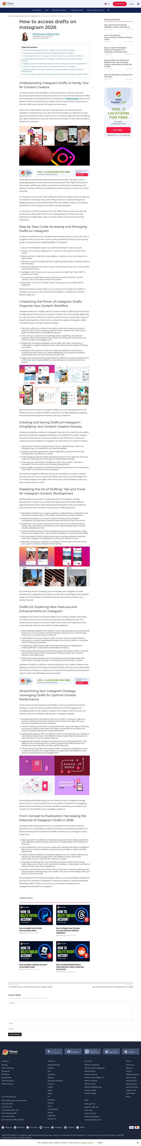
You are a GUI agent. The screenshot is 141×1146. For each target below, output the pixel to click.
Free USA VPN (7, 1104)
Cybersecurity (76, 10)
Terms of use (131, 1078)
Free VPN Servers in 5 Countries (14, 1101)
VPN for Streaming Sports (94, 1068)
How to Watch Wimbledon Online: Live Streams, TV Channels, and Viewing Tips (115, 50)
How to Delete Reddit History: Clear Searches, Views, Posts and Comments (70, 966)
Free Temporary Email (92, 1120)
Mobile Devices (53, 1065)
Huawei (50, 1078)
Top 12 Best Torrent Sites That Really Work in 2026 (112, 987)
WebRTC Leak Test (91, 1107)
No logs (5, 1065)
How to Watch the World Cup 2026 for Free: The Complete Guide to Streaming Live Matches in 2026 (118, 63)
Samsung (51, 1074)
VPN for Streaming (91, 1065)
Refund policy (131, 1081)
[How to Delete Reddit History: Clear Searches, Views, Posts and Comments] (73, 961)
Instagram (58, 1127)
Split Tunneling (7, 1068)
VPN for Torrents (90, 1081)
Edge (50, 1090)
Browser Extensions (55, 1081)
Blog (128, 1097)
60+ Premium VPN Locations (13, 1120)
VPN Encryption (8, 1081)
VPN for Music (89, 1071)
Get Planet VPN (120, 4)
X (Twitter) (34, 1127)
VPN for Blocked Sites (92, 1087)
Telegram (8, 1127)
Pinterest (71, 1127)
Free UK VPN (7, 1107)
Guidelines (36, 10)
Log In (132, 4)
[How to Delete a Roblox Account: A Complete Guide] (36, 961)
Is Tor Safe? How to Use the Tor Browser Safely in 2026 (30, 987)
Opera (50, 1093)
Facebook (21, 1127)
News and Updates (95, 10)
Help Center (130, 1093)
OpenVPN (51, 1116)
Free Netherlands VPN (10, 1110)
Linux (50, 1106)
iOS (49, 1071)
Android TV (52, 1119)
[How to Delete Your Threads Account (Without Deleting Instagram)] (73, 924)
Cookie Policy (87, 1143)
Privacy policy (131, 1084)
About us (129, 1068)
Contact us (130, 1065)
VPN (46, 10)
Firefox (50, 1087)
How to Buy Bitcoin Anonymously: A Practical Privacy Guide (118, 37)
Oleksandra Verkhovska (45, 33)
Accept (99, 1142)
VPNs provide (72, 99)
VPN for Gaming (90, 1074)
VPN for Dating (90, 1093)
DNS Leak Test (89, 1104)
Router (50, 1112)
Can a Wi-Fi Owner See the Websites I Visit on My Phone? (116, 26)
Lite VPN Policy (132, 1087)
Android (51, 1068)
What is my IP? (90, 1113)
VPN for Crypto (90, 1090)
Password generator (92, 1117)
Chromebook (53, 1109)
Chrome (51, 1084)
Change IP (6, 1071)
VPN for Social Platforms (94, 1078)
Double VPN (6, 1078)
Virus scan (88, 1110)
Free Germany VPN (9, 1113)
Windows (51, 1100)
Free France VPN (8, 1116)
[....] (7, 4)
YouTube (46, 1127)
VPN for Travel (89, 1084)
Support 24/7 (131, 1090)
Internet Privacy (59, 10)
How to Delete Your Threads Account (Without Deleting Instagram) (68, 930)
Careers (129, 1071)
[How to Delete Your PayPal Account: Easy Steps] (36, 924)
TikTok (82, 1127)
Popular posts (112, 20)
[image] (10, 1051)
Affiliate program (132, 1074)
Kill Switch (6, 1074)
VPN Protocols (7, 1084)
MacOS (50, 1103)
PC (49, 1097)
